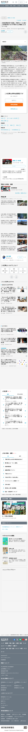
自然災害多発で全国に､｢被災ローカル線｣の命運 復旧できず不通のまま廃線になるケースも (14, 24)
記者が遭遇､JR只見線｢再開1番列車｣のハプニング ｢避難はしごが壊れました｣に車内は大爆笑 (9, 216)
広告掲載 (24, 714)
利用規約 (3, 707)
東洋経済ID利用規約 (5, 720)
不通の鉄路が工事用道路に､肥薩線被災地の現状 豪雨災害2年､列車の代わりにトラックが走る (8, 202)
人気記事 (4, 391)
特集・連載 (13, 5)
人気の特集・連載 (7, 453)
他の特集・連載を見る (20, 193)
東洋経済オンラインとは (6, 696)
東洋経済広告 (4, 687)
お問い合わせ (23, 720)
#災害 (2, 118)
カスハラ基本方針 (15, 720)
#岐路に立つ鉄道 (11, 17)
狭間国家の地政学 (13, 558)
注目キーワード (6, 523)
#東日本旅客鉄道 (4, 129)
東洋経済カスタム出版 (19, 687)
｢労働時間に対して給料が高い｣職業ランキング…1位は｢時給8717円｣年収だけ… (13, 398)
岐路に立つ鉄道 (17, 160)
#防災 (17, 125)
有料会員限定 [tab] (20, 394)
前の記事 (19, 20)
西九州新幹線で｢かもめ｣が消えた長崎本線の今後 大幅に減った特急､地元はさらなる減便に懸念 (8, 248)
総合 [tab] (8, 394)
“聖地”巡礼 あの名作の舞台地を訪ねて (14, 459)
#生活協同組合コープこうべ (8, 526)
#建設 (11, 125)
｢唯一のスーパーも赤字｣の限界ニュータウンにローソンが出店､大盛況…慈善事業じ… (13, 416)
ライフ (25, 648)
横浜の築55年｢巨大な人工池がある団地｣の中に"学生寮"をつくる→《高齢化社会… (13, 410)
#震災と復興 (3, 120)
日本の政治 (7, 484)
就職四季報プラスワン (10, 470)
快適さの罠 (11, 548)
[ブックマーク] (25, 31)
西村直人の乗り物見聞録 (10, 488)
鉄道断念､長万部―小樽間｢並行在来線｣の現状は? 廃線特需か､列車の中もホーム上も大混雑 (8, 222)
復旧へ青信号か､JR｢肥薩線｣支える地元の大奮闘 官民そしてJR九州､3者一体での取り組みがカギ (8, 235)
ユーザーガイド (4, 705)
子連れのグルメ (8, 473)
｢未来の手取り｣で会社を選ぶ (11, 477)
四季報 (9, 645)
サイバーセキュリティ (5, 657)
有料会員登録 (14, 104)
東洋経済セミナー (18, 685)
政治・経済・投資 (10, 648)
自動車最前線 (8, 466)
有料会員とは (14, 108)
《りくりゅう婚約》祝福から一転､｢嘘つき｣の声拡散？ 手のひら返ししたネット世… (13, 404)
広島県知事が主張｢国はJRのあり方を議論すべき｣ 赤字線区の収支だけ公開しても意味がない (8, 242)
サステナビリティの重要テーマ (12, 480)
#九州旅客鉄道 (15, 129)
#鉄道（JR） (3, 125)
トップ (2, 5)
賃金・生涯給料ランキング (11, 491)
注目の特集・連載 (7, 498)
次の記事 (24, 20)
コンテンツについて (5, 699)
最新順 (7, 5)
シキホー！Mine (4, 675)
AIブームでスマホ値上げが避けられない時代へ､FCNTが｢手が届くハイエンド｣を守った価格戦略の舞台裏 (8, 340)
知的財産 (3, 718)
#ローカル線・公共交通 (12, 118)
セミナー (3, 645)
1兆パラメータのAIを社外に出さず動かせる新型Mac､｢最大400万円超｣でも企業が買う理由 (8, 330)
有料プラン (3, 701)
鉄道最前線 (14, 187)
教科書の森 (3, 689)
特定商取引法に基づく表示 (12, 718)
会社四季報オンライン (5, 668)
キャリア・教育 (19, 648)
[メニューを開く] (26, 2)
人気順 (18, 5)
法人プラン (3, 703)
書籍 (14, 645)
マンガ (24, 643)
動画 (23, 5)
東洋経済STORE (4, 671)
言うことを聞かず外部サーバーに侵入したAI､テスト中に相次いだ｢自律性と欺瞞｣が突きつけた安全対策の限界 (8, 362)
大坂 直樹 (3, 30)
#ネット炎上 (5, 529)
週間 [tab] (20, 456)
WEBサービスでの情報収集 (7, 716)
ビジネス (4, 17)
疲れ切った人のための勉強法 (15, 538)
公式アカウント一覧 (16, 714)
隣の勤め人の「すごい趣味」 (11, 463)
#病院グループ (19, 526)
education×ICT (4, 655)
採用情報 (8, 714)
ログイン (21, 2)
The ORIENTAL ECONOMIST (7, 666)
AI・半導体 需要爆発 (7, 516)
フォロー (10, 31)
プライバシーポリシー (19, 716)
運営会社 (3, 714)
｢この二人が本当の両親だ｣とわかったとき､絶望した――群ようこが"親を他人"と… (13, 422)
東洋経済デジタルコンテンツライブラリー (10, 673)
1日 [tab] (8, 456)
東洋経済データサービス (6, 685)
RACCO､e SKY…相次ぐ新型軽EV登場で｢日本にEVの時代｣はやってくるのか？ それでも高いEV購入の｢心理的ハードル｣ (9, 352)
